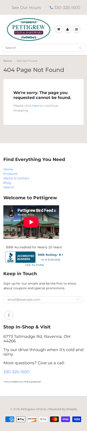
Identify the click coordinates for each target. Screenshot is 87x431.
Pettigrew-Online (33, 409)
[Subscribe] (78, 299)
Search (8, 187)
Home (7, 60)
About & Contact (16, 178)
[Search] (80, 47)
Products (10, 174)
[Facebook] (8, 315)
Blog (7, 183)
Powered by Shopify (62, 409)
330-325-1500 (67, 7)
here (35, 106)
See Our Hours (26, 7)
